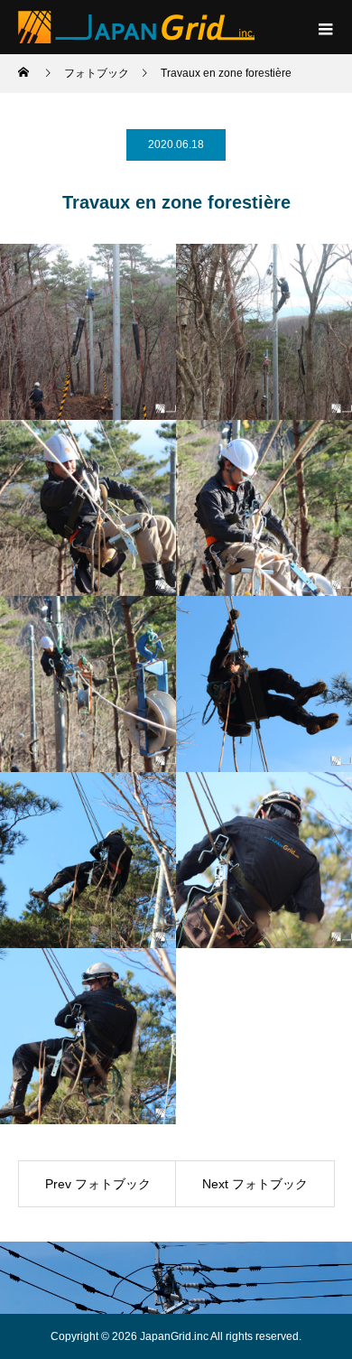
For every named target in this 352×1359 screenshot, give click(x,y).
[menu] (325, 27)
